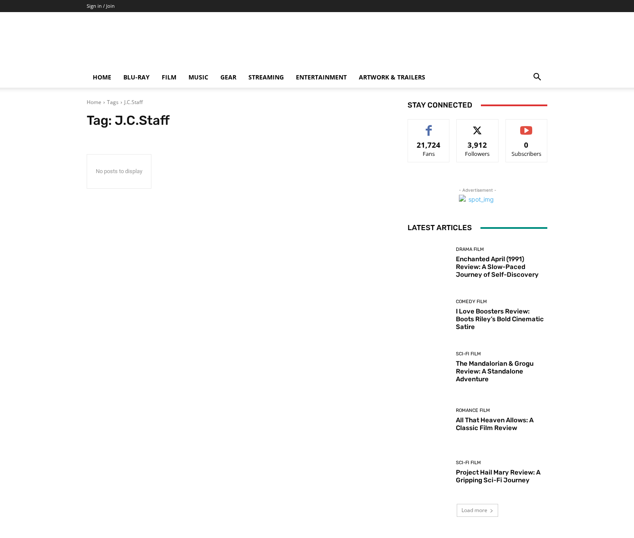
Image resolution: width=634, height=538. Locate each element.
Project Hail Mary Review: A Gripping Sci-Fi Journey (498, 476)
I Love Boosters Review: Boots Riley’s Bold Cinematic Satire (500, 319)
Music (198, 77)
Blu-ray (136, 77)
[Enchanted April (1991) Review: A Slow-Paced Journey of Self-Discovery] (428, 263)
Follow (478, 126)
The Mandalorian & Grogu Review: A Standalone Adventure (495, 371)
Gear (228, 77)
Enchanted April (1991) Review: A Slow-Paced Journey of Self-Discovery (497, 266)
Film (169, 77)
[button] (537, 78)
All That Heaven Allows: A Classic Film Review (495, 424)
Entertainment (321, 77)
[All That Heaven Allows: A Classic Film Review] (428, 420)
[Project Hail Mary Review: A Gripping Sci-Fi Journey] (428, 472)
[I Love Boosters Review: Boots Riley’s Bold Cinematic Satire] (428, 315)
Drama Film (470, 249)
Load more (474, 510)
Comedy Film (471, 301)
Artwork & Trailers (392, 77)
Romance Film (473, 410)
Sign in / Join (101, 6)
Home (102, 77)
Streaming (266, 77)
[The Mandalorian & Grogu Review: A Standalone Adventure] (428, 367)
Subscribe (526, 126)
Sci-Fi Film (468, 353)
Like (429, 126)
